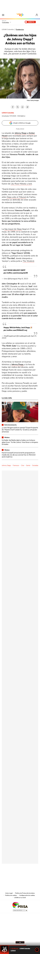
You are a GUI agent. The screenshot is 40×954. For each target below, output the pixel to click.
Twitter (18, 107)
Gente (28, 465)
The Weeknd (28, 261)
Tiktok (11, 874)
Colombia (5, 23)
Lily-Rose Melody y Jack (21, 183)
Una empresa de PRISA (20, 905)
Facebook (13, 107)
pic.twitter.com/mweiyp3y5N (16, 273)
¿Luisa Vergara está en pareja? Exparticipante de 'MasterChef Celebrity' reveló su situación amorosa (20, 429)
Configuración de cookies (27, 895)
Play (37, 949)
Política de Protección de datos (25, 893)
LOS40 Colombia (20, 14)
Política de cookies (11, 895)
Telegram (27, 107)
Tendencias (20, 29)
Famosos (16, 465)
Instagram (15, 874)
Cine (22, 465)
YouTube (20, 874)
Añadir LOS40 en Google (22, 123)
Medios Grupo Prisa (20, 910)
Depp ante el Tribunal (16, 197)
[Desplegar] (20, 942)
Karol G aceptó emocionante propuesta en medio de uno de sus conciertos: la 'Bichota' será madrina (19, 455)
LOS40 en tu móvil (20, 897)
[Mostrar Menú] (3, 15)
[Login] (37, 15)
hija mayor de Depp (13, 229)
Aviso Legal (9, 893)
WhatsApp (22, 107)
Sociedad (35, 465)
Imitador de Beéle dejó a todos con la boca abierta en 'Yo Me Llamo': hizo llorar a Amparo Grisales (20, 442)
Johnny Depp (21, 133)
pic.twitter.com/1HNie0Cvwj (15, 330)
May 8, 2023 (23, 278)
